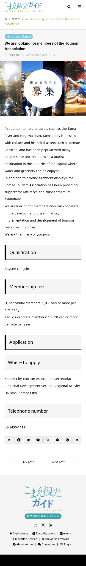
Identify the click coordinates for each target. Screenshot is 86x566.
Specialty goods (45, 533)
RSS (50, 525)
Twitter (43, 525)
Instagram (35, 525)
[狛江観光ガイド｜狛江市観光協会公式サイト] (23, 7)
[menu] (79, 7)
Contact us (48, 544)
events (67, 533)
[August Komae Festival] (62, 462)
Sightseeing (20, 533)
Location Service (26, 539)
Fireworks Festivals (56, 539)
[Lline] (38, 440)
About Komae (24, 544)
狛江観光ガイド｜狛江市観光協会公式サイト (33, 560)
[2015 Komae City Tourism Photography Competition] (24, 462)
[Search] (69, 7)
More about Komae (18, 36)
